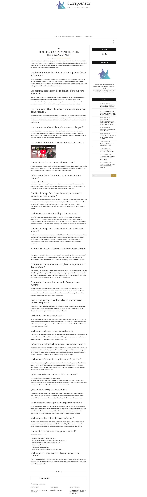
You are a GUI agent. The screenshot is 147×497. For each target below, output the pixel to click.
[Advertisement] (73, 22)
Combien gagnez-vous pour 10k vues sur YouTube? (107, 158)
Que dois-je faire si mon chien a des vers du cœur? (108, 137)
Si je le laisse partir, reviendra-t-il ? (106, 144)
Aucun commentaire (63, 58)
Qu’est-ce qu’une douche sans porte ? (107, 150)
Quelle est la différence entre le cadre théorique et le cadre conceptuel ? (107, 122)
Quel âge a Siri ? (56, 490)
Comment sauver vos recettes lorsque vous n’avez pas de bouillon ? (108, 113)
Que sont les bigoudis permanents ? (107, 129)
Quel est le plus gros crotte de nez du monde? (107, 166)
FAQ (59, 48)
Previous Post (44, 478)
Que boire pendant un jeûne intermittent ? (107, 106)
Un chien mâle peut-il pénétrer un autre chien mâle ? (78, 491)
